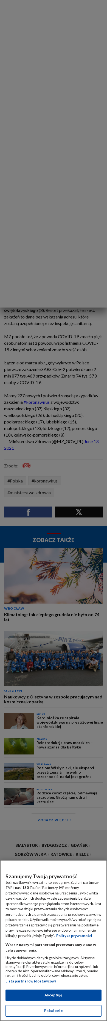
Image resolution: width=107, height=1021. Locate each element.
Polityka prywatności (74, 936)
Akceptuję (53, 995)
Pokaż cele (53, 1010)
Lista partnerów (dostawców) (30, 981)
